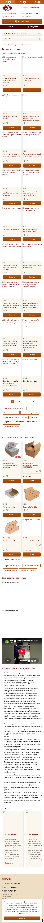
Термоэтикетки (33, 834)
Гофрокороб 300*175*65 (31, 541)
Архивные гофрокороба (30, 413)
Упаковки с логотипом (11, 426)
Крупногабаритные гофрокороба (26, 422)
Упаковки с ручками (10, 570)
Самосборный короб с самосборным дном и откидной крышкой (30, 305)
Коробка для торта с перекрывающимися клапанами (10, 465)
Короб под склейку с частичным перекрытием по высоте (11, 156)
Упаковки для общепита (28, 570)
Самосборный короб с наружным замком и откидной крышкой (10, 343)
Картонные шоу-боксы (11, 417)
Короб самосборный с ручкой (10, 117)
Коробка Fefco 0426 (9, 541)
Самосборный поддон (30, 381)
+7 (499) (15, 883)
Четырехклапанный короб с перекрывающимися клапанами (11, 194)
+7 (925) (11, 887)
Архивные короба (9, 507)
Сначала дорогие (19, 53)
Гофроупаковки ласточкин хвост (14, 408)
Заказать (12, 90)
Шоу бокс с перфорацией (11, 230)
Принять (22, 918)
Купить (32, 481)
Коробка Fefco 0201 (30, 507)
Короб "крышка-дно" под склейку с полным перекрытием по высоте (31, 118)
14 (40, 402)
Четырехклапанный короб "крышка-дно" (32, 79)
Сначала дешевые (7, 53)
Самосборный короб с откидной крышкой (30, 231)
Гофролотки (8, 422)
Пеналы (24, 417)
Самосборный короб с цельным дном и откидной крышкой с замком (10, 384)
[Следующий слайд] (40, 837)
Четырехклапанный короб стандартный (32, 266)
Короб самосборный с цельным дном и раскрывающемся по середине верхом (30, 344)
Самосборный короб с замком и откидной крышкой (10, 267)
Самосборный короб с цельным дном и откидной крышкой (30, 194)
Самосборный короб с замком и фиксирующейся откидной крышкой (12, 305)
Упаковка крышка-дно (32, 566)
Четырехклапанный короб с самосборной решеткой (32, 155)
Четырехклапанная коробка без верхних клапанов (10, 80)
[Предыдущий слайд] (3, 837)
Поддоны (34, 417)
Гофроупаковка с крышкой (12, 566)
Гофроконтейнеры (11, 834)
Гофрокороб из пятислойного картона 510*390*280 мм (30, 465)
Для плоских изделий (11, 413)
